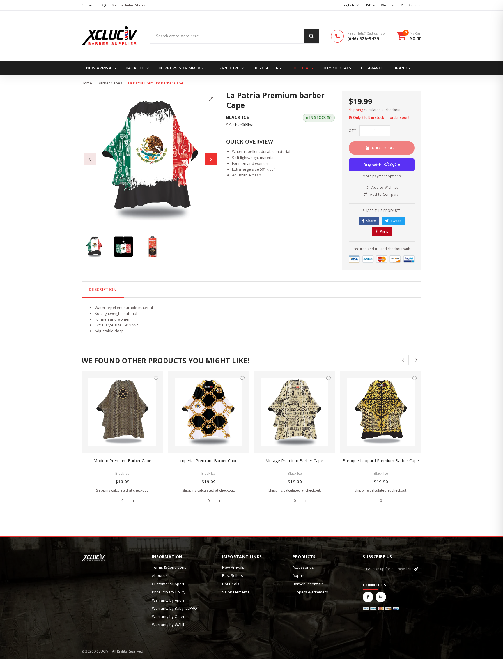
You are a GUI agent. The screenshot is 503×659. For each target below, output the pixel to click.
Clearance (372, 68)
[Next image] (211, 159)
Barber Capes (110, 83)
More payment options (382, 176)
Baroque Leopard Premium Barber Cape (381, 460)
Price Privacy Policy (168, 592)
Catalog (135, 68)
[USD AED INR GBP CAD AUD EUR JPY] (370, 5)
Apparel (300, 575)
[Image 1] (94, 246)
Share (371, 220)
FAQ (103, 5)
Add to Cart (384, 148)
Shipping (356, 109)
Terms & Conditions (169, 567)
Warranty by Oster (168, 616)
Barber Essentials (308, 583)
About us (160, 575)
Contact (88, 5)
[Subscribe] (416, 569)
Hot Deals (302, 68)
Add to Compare (384, 194)
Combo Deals (336, 68)
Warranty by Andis (168, 600)
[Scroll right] (416, 360)
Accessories (303, 567)
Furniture (228, 68)
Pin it (384, 231)
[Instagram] (381, 597)
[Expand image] (210, 99)
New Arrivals (101, 68)
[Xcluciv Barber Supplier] (110, 36)
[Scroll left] (403, 360)
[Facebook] (368, 597)
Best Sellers (267, 68)
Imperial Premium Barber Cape (208, 460)
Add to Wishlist (384, 187)
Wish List (388, 5)
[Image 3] (152, 246)
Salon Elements (235, 592)
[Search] (311, 36)
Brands (401, 68)
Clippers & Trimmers (180, 68)
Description (103, 289)
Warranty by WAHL (168, 624)
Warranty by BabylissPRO (174, 608)
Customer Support (168, 583)
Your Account (411, 5)
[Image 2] (123, 246)
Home (87, 83)
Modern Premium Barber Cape (122, 460)
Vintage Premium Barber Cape (294, 460)
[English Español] (350, 5)
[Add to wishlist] (156, 378)
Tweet (395, 220)
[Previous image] (90, 159)
